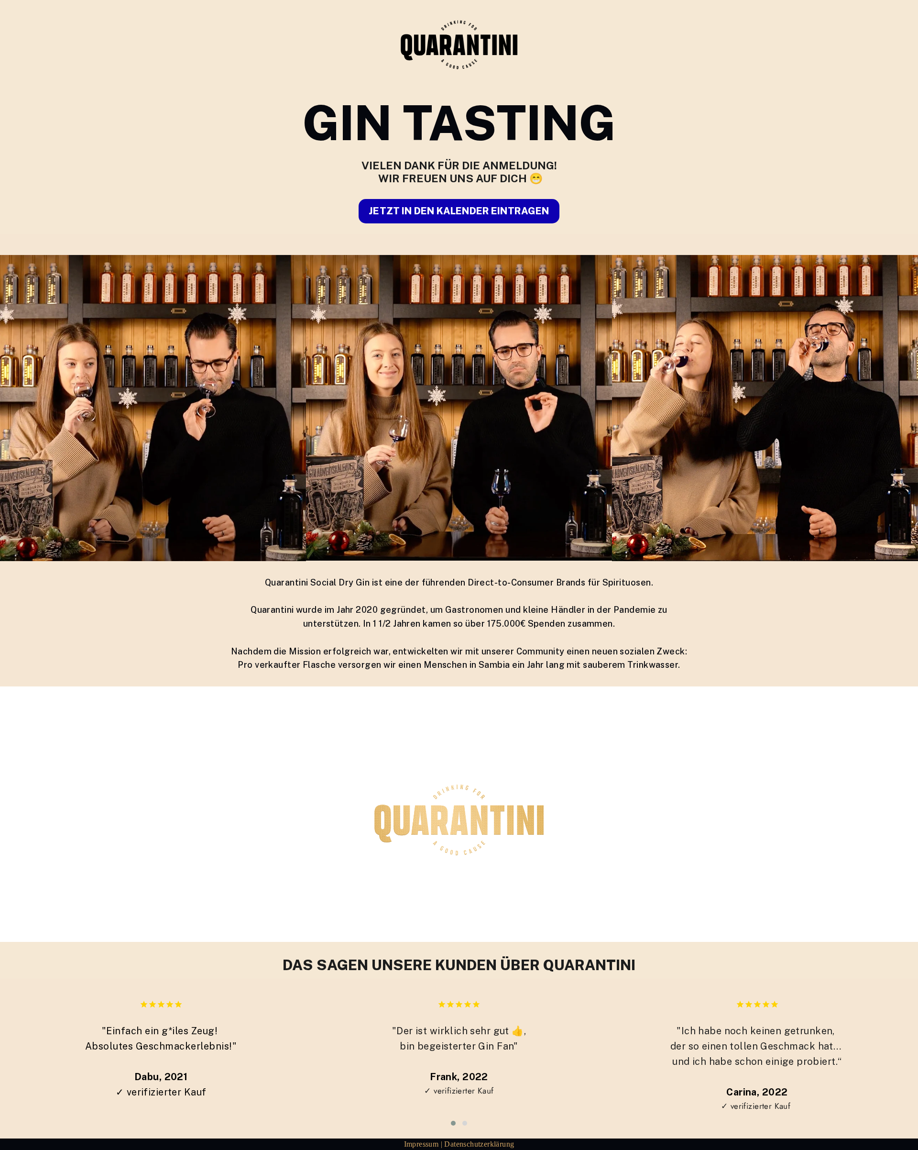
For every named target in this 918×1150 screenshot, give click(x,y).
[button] (453, 1123)
